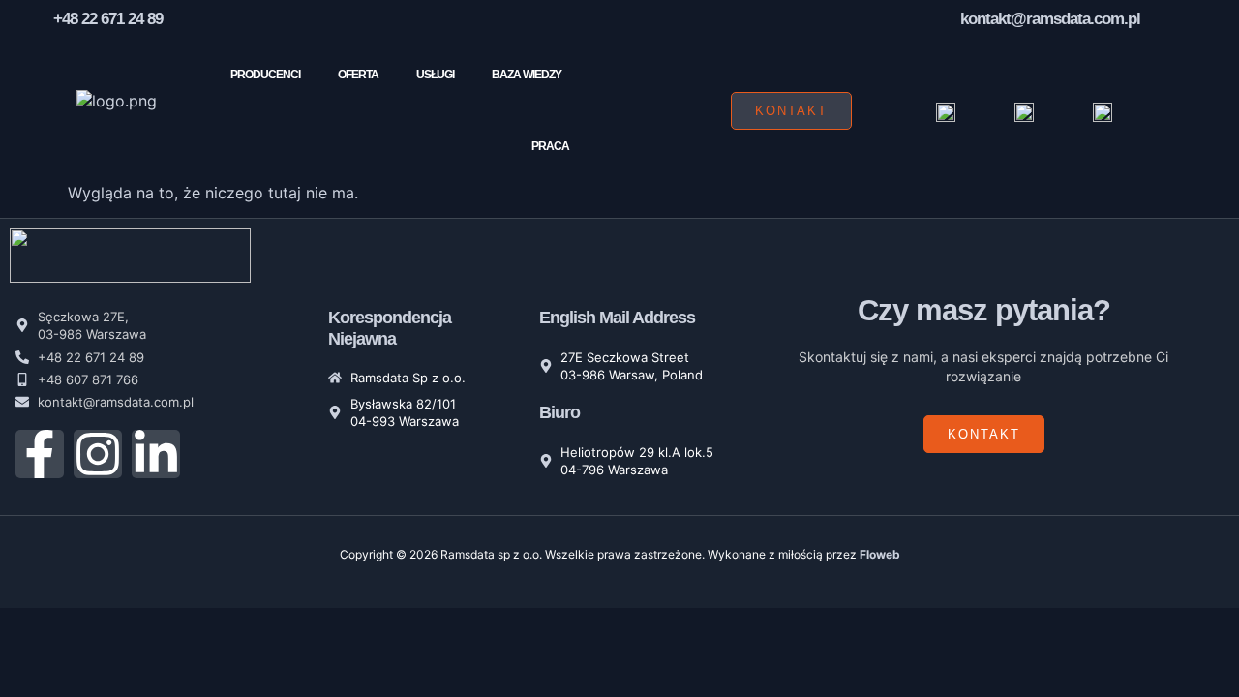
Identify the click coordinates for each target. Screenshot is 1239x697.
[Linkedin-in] (156, 454)
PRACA (550, 146)
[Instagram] (98, 454)
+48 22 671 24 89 (108, 19)
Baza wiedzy (526, 74)
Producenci (265, 74)
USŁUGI (435, 74)
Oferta (358, 74)
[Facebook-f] (39, 454)
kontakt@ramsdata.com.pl (1050, 19)
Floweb (880, 554)
